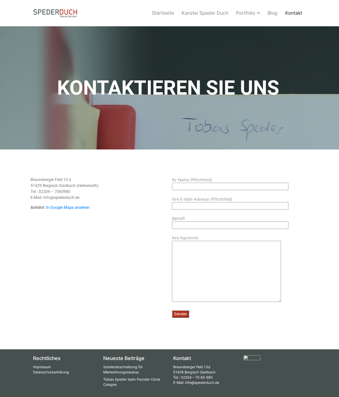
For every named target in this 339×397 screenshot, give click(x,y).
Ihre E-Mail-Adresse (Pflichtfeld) (202, 199)
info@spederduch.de (202, 382)
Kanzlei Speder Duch (205, 13)
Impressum (42, 367)
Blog (272, 13)
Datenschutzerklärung (51, 372)
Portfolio (245, 13)
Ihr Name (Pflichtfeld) (192, 179)
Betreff (178, 218)
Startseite (163, 13)
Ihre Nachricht (185, 237)
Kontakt (293, 13)
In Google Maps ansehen (68, 207)
